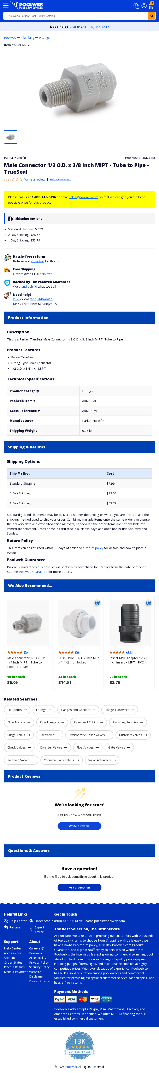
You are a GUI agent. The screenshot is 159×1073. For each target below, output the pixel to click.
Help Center (18, 921)
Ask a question (60, 179)
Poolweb (10, 37)
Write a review (34, 179)
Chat (73, 27)
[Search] (151, 16)
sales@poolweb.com (83, 197)
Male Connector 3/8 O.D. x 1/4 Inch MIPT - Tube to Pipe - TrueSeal (26, 662)
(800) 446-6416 (98, 27)
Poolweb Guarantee (33, 571)
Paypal (93, 1009)
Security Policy (39, 967)
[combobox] (79, 16)
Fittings (44, 37)
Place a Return (14, 967)
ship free (46, 274)
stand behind (28, 286)
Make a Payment (16, 972)
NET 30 (116, 1014)
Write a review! (79, 826)
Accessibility (37, 957)
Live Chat (83, 921)
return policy (94, 548)
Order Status (44, 921)
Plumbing (27, 37)
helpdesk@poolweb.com (107, 921)
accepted (37, 261)
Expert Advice (39, 929)
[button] (137, 6)
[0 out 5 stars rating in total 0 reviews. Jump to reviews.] (14, 179)
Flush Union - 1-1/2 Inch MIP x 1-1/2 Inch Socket (78, 660)
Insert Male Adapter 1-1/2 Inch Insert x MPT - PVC (128, 660)
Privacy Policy (39, 962)
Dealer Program (40, 981)
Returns (15, 927)
